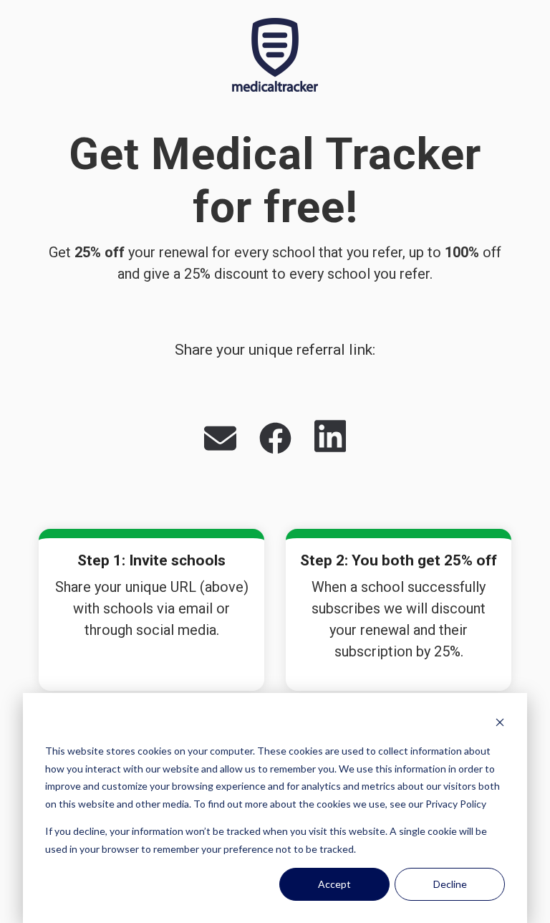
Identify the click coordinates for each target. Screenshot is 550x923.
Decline (450, 884)
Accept (334, 884)
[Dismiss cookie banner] (500, 724)
